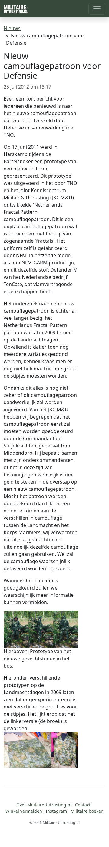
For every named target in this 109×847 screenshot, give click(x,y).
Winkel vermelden (23, 811)
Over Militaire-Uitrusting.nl (43, 805)
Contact (83, 805)
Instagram (56, 811)
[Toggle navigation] (96, 9)
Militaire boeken (87, 811)
